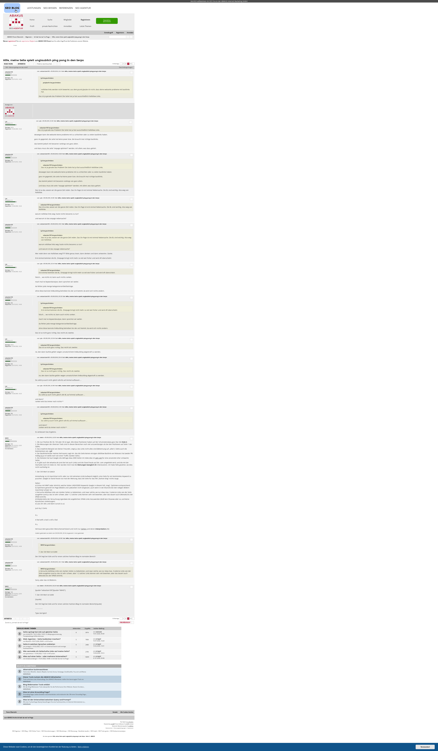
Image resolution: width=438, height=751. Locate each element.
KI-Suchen (49, 641)
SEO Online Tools (34, 731)
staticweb (99, 632)
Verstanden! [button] (425, 747)
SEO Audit (94, 731)
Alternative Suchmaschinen (35, 669)
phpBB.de (130, 726)
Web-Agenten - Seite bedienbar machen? (42, 639)
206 (12, 77)
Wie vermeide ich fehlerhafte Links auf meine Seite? (46, 651)
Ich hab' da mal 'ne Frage (61, 659)
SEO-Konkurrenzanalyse (117, 731)
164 (12, 444)
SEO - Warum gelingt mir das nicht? (16, 67)
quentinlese (29, 653)
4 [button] (130, 64)
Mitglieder (68, 20)
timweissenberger (31, 659)
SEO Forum (213, 1)
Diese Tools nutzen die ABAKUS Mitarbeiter (42, 677)
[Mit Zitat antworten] (131, 72)
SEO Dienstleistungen (48, 731)
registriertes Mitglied (28, 41)
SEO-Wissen (50, 7)
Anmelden (68, 26)
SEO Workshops (62, 731)
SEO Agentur (83, 7)
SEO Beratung (72, 731)
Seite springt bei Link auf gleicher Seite (40, 632)
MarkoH (28, 641)
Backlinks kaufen (83, 731)
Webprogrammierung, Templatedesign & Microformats (42, 635)
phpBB (112, 724)
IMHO (7, 438)
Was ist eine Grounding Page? (36, 692)
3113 (12, 127)
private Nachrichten (50, 26)
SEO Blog (25, 731)
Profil (32, 26)
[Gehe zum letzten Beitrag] (103, 632)
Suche (50, 20)
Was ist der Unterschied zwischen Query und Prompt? (47, 700)
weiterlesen (27, 674)
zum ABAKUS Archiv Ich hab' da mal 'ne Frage (18, 718)
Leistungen (34, 7)
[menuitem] (129, 32)
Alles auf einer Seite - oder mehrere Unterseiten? (45, 656)
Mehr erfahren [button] (83, 747)
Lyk (6, 121)
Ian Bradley (130, 722)
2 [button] (125, 64)
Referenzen (66, 7)
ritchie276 (29, 634)
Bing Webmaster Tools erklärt (36, 684)
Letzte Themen (85, 26)
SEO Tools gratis (103, 731)
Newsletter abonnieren (107, 21)
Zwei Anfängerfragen (125, 67)
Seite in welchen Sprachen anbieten (39, 644)
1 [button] (123, 64)
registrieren (12, 41)
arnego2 (98, 639)
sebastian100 (9, 72)
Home (32, 20)
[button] (121, 64)
